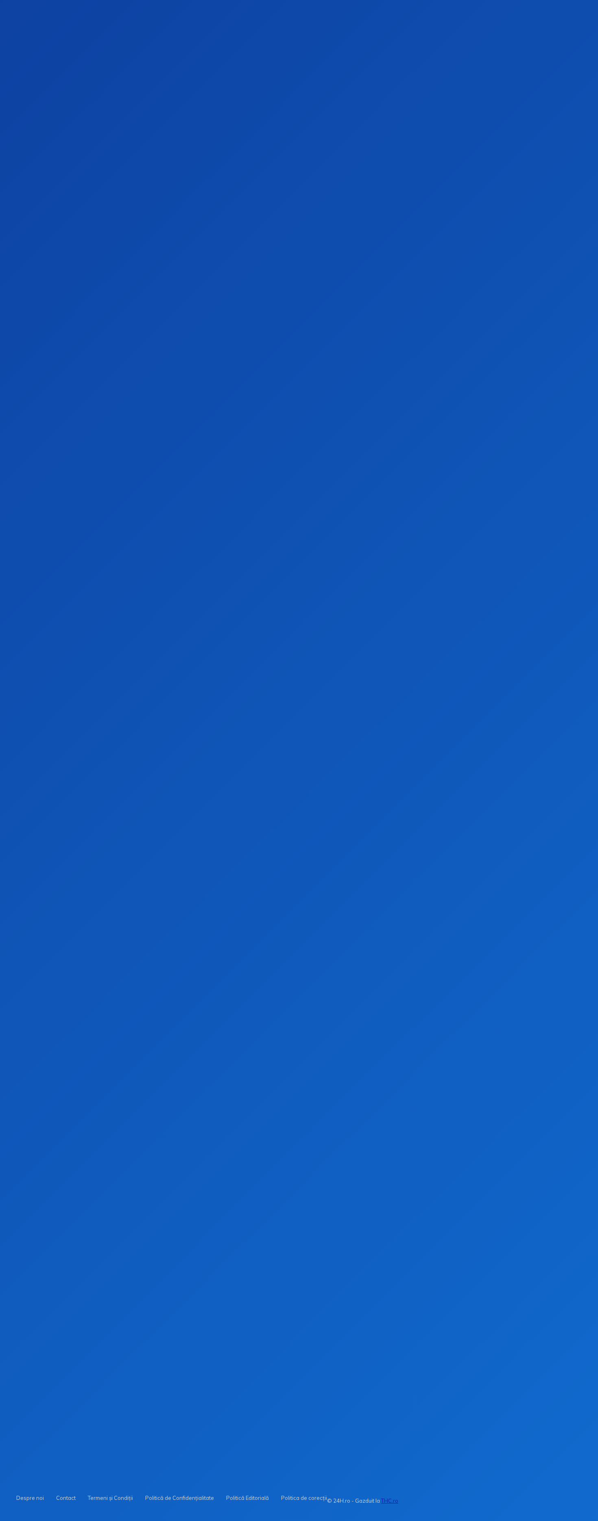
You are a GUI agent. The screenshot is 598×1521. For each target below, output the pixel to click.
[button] (384, 130)
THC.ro (389, 1500)
